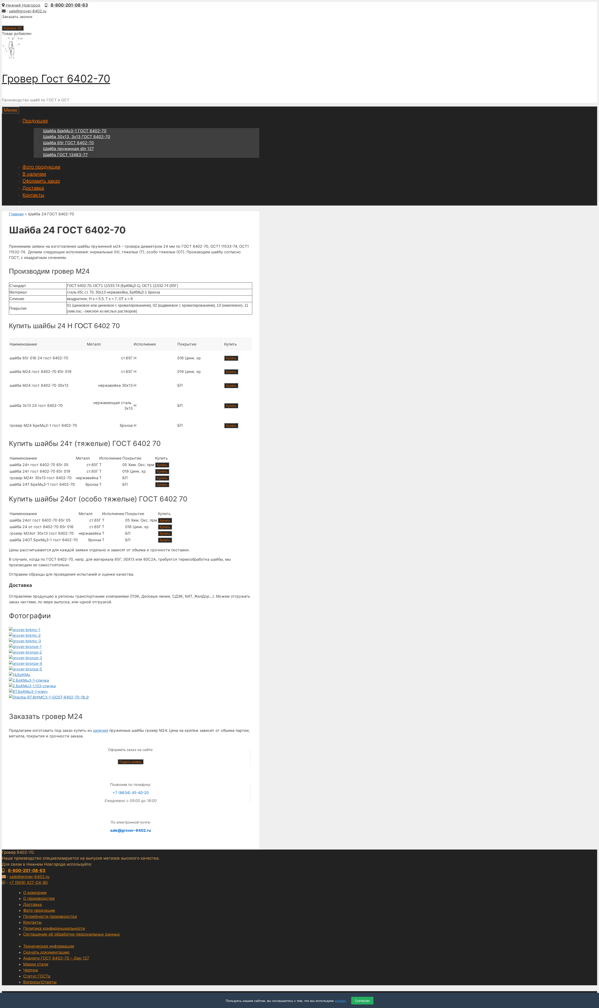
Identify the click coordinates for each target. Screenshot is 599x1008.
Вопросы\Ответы (40, 982)
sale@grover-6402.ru (27, 11)
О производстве (39, 898)
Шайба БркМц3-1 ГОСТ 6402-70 (74, 131)
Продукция (35, 121)
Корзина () (13, 28)
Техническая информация (48, 946)
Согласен (362, 1001)
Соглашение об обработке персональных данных (71, 934)
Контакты (33, 195)
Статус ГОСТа (36, 976)
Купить (231, 358)
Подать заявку (131, 762)
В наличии (34, 174)
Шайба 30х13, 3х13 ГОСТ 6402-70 (76, 136)
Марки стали (35, 964)
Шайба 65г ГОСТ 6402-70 (68, 142)
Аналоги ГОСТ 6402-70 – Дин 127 (56, 958)
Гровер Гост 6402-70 (56, 78)
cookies (340, 1001)
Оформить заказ (41, 181)
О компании (35, 892)
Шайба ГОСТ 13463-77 (65, 154)
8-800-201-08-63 (69, 5)
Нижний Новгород (22, 5)
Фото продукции (41, 167)
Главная (16, 214)
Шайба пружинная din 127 (68, 148)
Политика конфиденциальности (54, 928)
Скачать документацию (46, 952)
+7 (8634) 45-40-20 (131, 792)
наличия (100, 730)
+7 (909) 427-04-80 (28, 882)
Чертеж (30, 970)
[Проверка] (24, 629)
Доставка (33, 188)
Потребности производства (50, 916)
